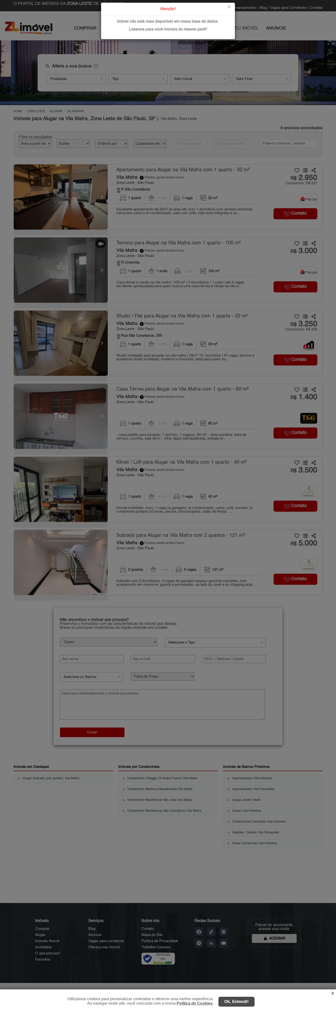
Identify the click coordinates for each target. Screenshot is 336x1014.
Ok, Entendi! (236, 1001)
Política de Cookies (195, 1003)
